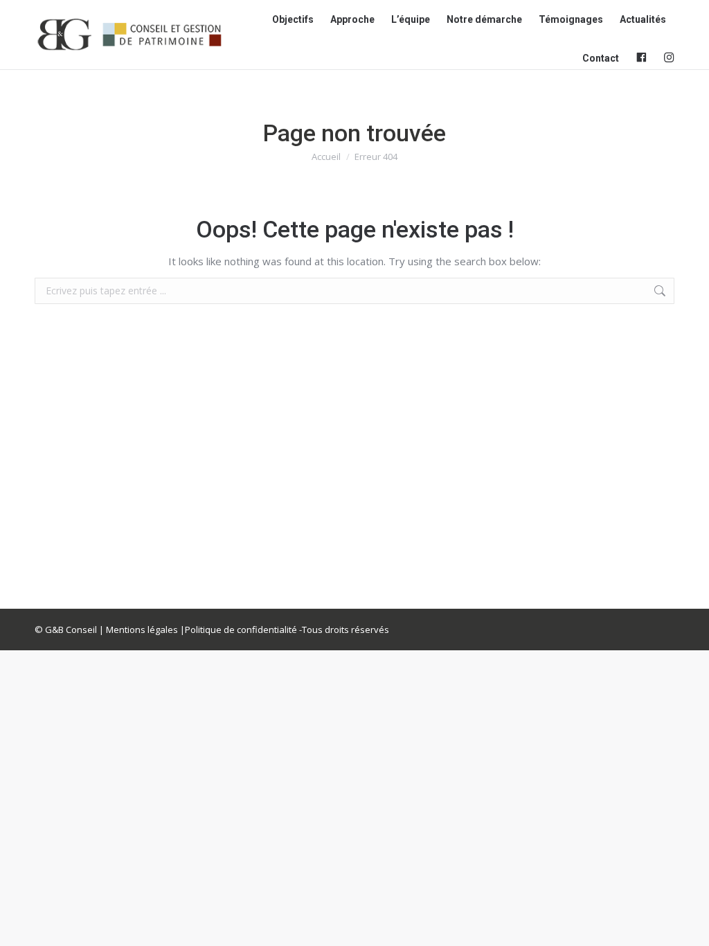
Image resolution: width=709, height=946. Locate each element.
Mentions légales (142, 629)
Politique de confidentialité (241, 629)
